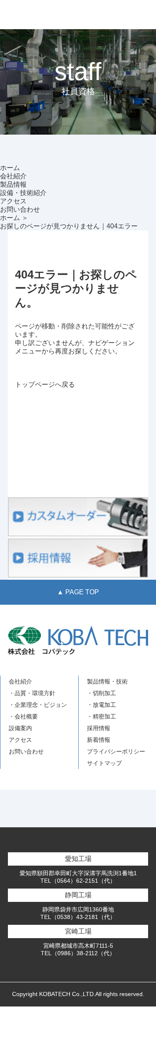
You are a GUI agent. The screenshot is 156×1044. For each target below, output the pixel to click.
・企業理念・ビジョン (38, 704)
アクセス (13, 201)
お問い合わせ (20, 209)
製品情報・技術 (107, 681)
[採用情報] (78, 575)
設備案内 (20, 728)
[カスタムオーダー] (78, 534)
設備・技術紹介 (23, 192)
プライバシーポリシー (116, 751)
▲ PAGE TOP (78, 592)
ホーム (10, 167)
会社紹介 (13, 176)
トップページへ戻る (45, 384)
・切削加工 (101, 693)
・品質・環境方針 (32, 693)
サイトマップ (104, 763)
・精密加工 (101, 716)
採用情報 (98, 728)
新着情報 (98, 739)
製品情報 (13, 184)
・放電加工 (101, 704)
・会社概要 (23, 716)
